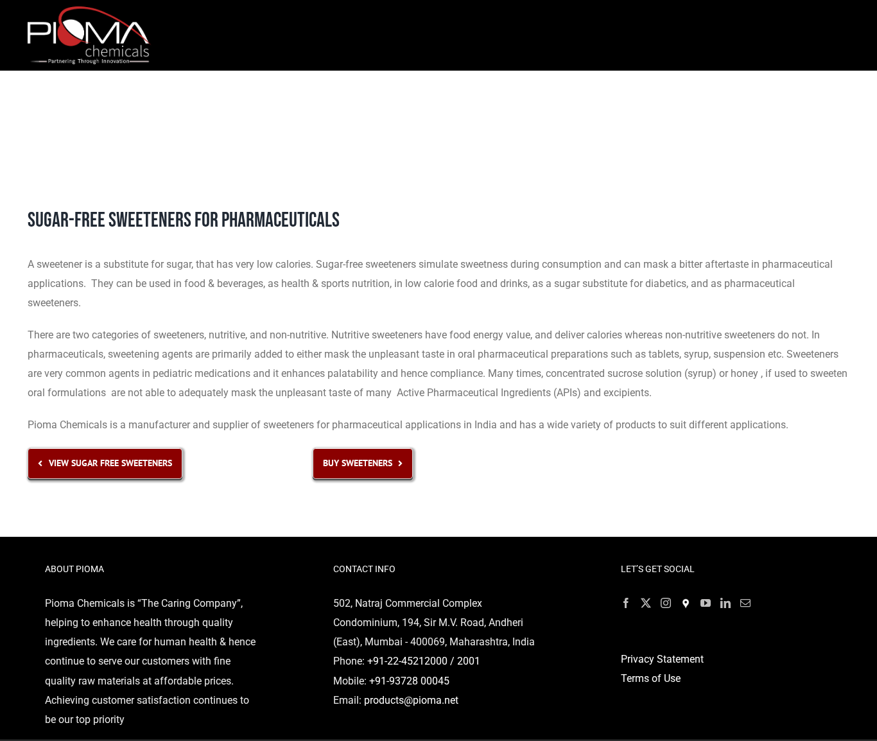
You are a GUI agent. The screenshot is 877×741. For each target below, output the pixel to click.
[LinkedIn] (725, 603)
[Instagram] (666, 603)
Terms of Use (651, 678)
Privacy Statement (662, 659)
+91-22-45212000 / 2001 (423, 661)
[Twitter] (646, 603)
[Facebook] (626, 603)
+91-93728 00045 (409, 681)
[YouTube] (705, 603)
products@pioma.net (411, 700)
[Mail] (745, 603)
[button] (813, 103)
